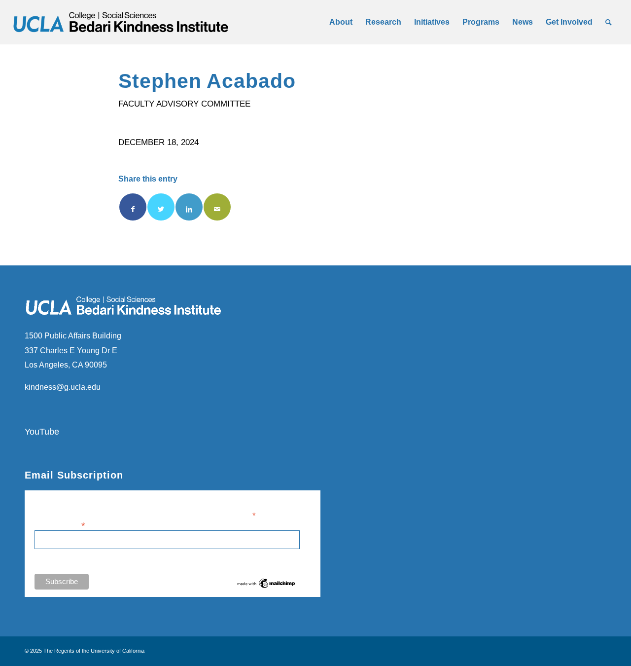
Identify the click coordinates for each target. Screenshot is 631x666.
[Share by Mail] (217, 207)
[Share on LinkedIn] (189, 207)
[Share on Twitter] (161, 207)
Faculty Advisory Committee (184, 104)
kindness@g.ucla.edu (63, 387)
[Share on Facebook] (132, 207)
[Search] (608, 22)
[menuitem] (341, 22)
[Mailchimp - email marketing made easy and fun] (266, 587)
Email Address (60, 524)
